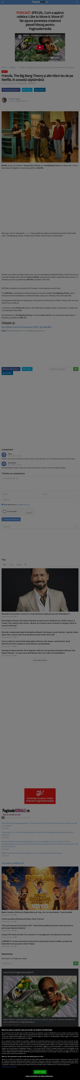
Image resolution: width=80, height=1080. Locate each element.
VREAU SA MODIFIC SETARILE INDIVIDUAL (39, 1076)
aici (32, 1048)
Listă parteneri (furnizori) (9, 1067)
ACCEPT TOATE (40, 1072)
